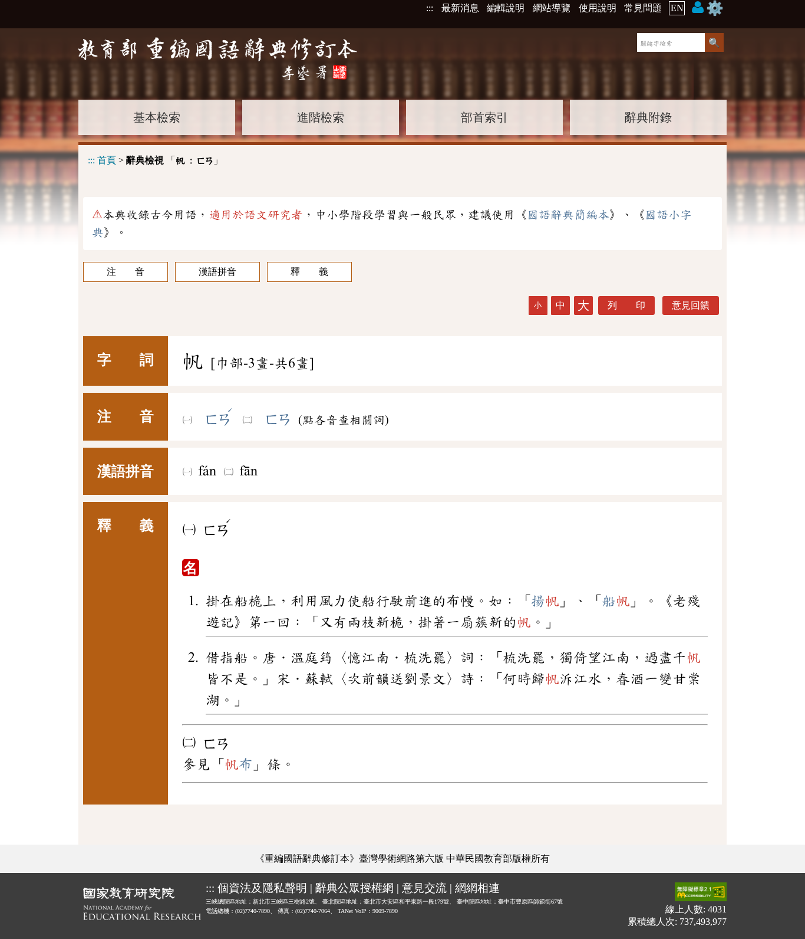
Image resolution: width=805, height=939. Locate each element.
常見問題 (643, 8)
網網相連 (477, 888)
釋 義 (309, 272)
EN (677, 8)
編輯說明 (505, 8)
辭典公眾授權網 (354, 888)
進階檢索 (320, 117)
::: (429, 8)
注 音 (125, 272)
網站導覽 (551, 8)
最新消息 (460, 8)
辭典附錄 (648, 117)
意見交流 (424, 888)
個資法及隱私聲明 (262, 888)
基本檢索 (156, 117)
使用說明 (597, 8)
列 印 (626, 305)
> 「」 (155, 160)
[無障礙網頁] (701, 892)
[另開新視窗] (142, 906)
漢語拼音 (217, 272)
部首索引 (484, 117)
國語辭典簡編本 (568, 215)
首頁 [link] (106, 160)
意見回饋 (691, 305)
